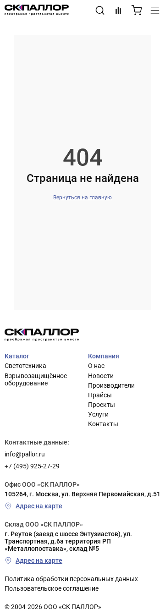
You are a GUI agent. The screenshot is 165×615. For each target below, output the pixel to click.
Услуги (98, 414)
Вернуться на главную (82, 197)
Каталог (17, 356)
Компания (103, 356)
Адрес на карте (39, 506)
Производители (111, 385)
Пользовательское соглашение (52, 588)
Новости (101, 375)
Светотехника (25, 365)
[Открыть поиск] (99, 10)
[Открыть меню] (154, 10)
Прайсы (100, 395)
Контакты (103, 424)
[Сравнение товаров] (118, 10)
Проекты (101, 404)
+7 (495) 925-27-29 (32, 466)
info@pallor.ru (25, 454)
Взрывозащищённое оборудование (36, 379)
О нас (96, 365)
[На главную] (37, 10)
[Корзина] (136, 10)
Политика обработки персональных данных (71, 578)
